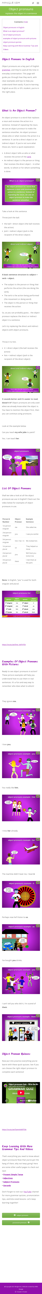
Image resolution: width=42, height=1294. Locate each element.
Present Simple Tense (13, 1174)
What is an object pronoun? (13, 31)
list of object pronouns (12, 35)
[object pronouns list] (21, 604)
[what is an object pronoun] (21, 191)
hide (25, 22)
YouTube (27, 1191)
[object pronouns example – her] (21, 851)
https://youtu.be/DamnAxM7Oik (14, 1129)
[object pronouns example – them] (21, 1027)
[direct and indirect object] (21, 255)
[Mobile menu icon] (38, 3)
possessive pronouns (20, 1223)
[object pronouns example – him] (21, 808)
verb (29, 157)
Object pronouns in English (13, 27)
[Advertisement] (21, 1258)
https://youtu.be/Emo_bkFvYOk (14, 644)
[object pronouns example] (21, 379)
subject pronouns (22, 1215)
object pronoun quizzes (12, 42)
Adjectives (8, 1178)
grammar (6, 70)
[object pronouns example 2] (21, 462)
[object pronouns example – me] (21, 721)
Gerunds (7, 1185)
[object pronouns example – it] (21, 894)
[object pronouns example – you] (21, 764)
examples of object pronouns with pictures (19, 38)
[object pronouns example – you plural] (21, 980)
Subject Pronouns (11, 1182)
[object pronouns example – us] (21, 937)
